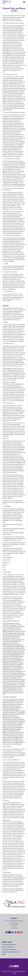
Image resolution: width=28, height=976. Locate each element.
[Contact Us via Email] (21, 932)
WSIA (3, 954)
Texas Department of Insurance (9, 949)
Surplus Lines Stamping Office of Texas (11, 952)
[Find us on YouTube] (18, 932)
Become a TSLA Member (8, 947)
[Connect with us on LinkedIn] (12, 932)
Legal (15, 973)
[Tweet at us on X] (9, 932)
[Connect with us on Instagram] (15, 932)
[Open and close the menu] (19, 2)
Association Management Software (14, 967)
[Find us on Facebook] (6, 932)
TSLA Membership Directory (9, 944)
